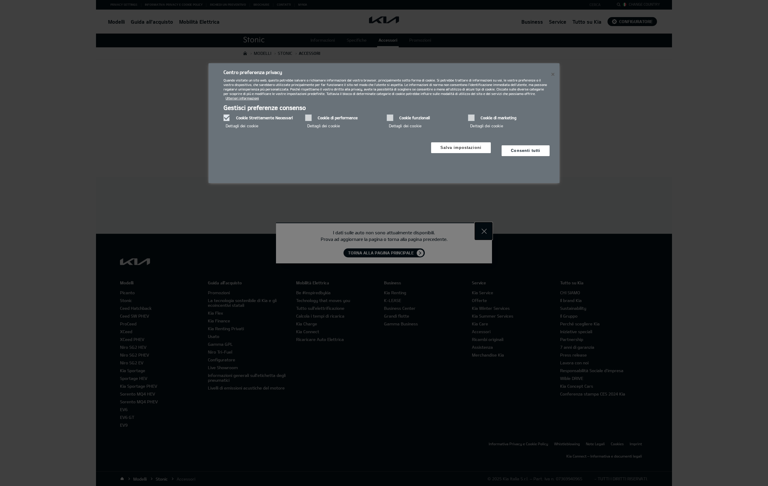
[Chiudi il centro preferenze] (553, 74)
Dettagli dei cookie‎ (242, 126)
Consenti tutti (525, 150)
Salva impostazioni (461, 147)
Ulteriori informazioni (242, 98)
